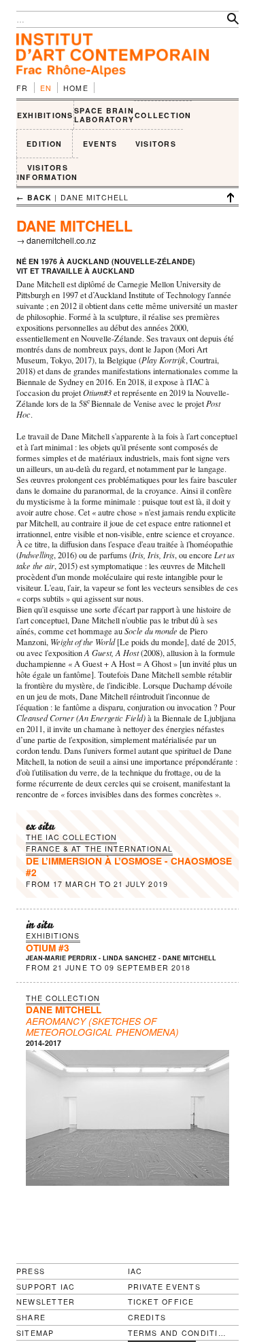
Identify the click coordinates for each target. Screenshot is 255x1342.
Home (75, 88)
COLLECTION (163, 115)
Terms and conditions (178, 1333)
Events (100, 144)
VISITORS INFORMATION (47, 172)
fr (22, 88)
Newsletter (45, 1301)
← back (34, 197)
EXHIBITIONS (45, 115)
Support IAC (45, 1287)
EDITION (45, 144)
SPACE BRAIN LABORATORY (104, 115)
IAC (135, 1271)
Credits (147, 1317)
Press (30, 1271)
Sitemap (35, 1333)
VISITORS (155, 144)
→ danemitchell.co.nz (56, 240)
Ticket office (161, 1301)
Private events (164, 1287)
